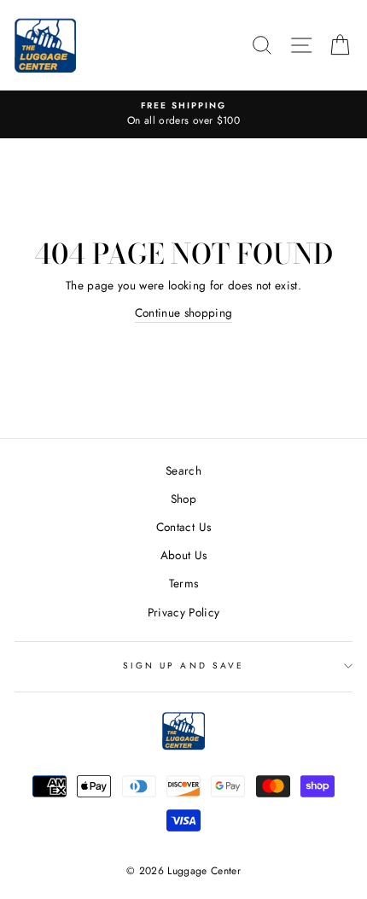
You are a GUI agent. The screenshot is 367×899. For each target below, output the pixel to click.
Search (183, 470)
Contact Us (183, 526)
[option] (183, 114)
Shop (183, 498)
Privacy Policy (184, 612)
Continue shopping (184, 312)
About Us (183, 554)
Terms (184, 583)
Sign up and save (183, 665)
